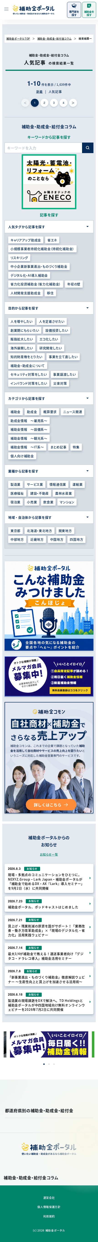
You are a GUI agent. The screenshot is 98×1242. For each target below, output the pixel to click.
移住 (50, 293)
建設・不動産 (39, 493)
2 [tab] (49, 1064)
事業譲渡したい (64, 374)
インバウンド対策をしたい (28, 383)
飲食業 (48, 502)
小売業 (32, 502)
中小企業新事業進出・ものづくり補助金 (38, 266)
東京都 (15, 530)
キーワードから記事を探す (48, 137)
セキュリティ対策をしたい (28, 374)
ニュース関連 (72, 411)
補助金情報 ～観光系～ (28, 438)
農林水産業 (63, 493)
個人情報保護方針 (49, 1207)
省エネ (52, 240)
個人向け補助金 (22, 456)
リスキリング (19, 257)
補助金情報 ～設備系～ (28, 429)
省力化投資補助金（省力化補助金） (35, 284)
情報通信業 (57, 484)
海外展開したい (21, 348)
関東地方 (65, 530)
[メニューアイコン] (6, 9)
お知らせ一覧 (49, 854)
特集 (76, 447)
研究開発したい (50, 348)
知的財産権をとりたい (26, 356)
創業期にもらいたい (24, 330)
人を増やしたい (21, 321)
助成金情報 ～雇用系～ (28, 420)
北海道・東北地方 (39, 530)
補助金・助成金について (27, 365)
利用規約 (49, 1216)
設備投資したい (56, 330)
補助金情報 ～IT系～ (27, 447)
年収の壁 (73, 284)
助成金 (32, 411)
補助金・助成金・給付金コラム (54, 39)
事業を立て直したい (63, 356)
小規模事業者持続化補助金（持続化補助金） (42, 248)
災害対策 (60, 383)
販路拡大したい (21, 339)
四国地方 (76, 539)
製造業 (15, 484)
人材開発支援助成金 (25, 293)
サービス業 (35, 484)
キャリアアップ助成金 (25, 240)
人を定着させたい (51, 321)
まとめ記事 (58, 447)
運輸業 (77, 484)
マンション (67, 502)
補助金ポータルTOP (18, 39)
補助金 (15, 411)
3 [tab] (54, 1064)
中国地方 (57, 539)
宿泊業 (15, 502)
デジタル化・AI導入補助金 (29, 275)
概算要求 (50, 411)
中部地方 (17, 539)
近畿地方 (37, 539)
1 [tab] (44, 1064)
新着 (39, 91)
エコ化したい (48, 339)
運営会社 (49, 1198)
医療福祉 (17, 493)
